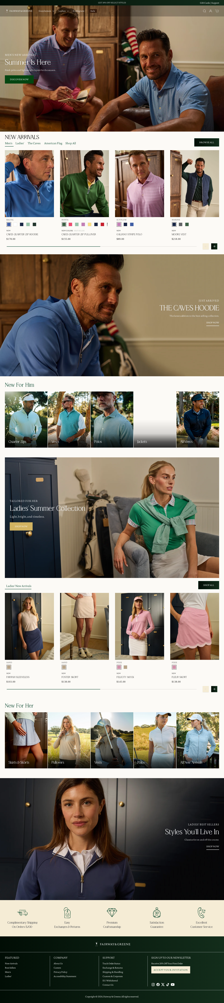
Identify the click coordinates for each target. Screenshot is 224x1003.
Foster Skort (70, 677)
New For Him (19, 385)
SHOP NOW (212, 322)
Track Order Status (111, 963)
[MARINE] (21, 224)
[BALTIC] (9, 224)
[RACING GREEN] (34, 224)
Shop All (70, 143)
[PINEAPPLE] (89, 224)
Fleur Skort (179, 677)
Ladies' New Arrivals (18, 586)
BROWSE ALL (206, 142)
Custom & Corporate (113, 976)
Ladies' (19, 143)
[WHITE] (15, 224)
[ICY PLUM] (83, 224)
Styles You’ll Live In (192, 832)
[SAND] (9, 667)
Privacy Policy (60, 972)
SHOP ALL (208, 585)
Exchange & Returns (113, 967)
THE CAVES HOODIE (189, 308)
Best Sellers (10, 967)
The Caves (34, 143)
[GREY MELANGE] (180, 224)
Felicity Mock (125, 677)
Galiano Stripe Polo (129, 234)
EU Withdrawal (110, 980)
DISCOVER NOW (19, 79)
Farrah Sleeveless (17, 677)
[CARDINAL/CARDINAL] (102, 224)
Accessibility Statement (65, 976)
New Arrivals (11, 963)
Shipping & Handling (113, 972)
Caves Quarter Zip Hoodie (22, 234)
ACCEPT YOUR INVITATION (171, 969)
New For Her (19, 706)
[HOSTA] (64, 224)
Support (215, 2)
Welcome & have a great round (112, 2)
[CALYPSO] (70, 224)
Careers (57, 967)
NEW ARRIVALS (22, 137)
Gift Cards (205, 2)
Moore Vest (179, 234)
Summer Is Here (28, 62)
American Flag (53, 143)
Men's (8, 143)
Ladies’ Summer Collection (47, 508)
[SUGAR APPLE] (28, 224)
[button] (217, 11)
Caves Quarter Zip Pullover (79, 234)
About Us (58, 963)
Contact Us (108, 984)
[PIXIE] (119, 667)
